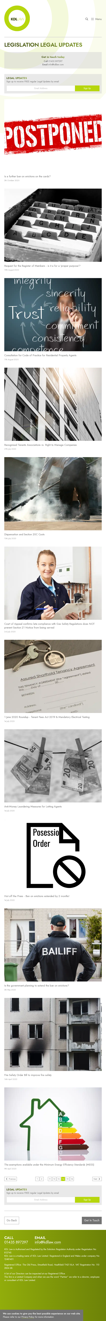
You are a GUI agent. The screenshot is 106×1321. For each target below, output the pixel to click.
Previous (12, 1179)
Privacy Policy (32, 1313)
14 (63, 1179)
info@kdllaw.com (56, 64)
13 (59, 1179)
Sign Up (87, 88)
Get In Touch (91, 1220)
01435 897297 (55, 61)
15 (67, 1179)
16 (72, 1179)
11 (50, 1179)
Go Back (12, 1220)
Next (95, 1179)
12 (54, 1179)
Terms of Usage (15, 1313)
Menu (98, 19)
